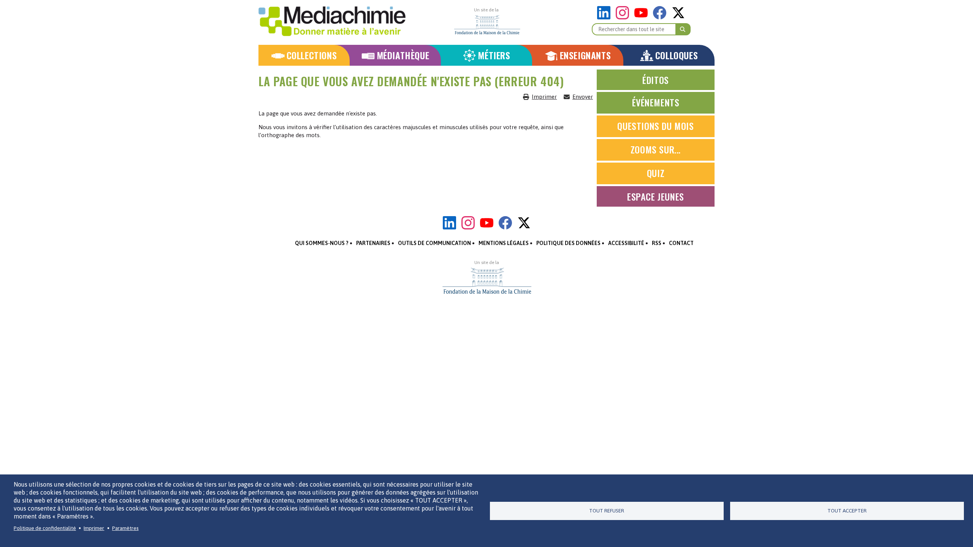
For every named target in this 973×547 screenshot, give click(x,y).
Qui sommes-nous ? (322, 243)
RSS (656, 243)
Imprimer (544, 96)
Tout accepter (847, 510)
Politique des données (568, 243)
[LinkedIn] (605, 17)
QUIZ (655, 173)
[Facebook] (661, 17)
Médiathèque (403, 55)
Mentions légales (504, 243)
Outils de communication (434, 243)
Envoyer (582, 96)
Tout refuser (606, 510)
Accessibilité (626, 243)
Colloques (676, 55)
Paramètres (125, 528)
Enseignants (585, 55)
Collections (312, 55)
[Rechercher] (683, 29)
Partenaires (373, 243)
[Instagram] (624, 17)
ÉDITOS (655, 79)
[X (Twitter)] (678, 17)
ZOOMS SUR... (656, 149)
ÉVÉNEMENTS (656, 102)
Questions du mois (655, 126)
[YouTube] (642, 17)
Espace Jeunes (655, 196)
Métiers (494, 55)
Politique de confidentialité (45, 528)
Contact (681, 243)
